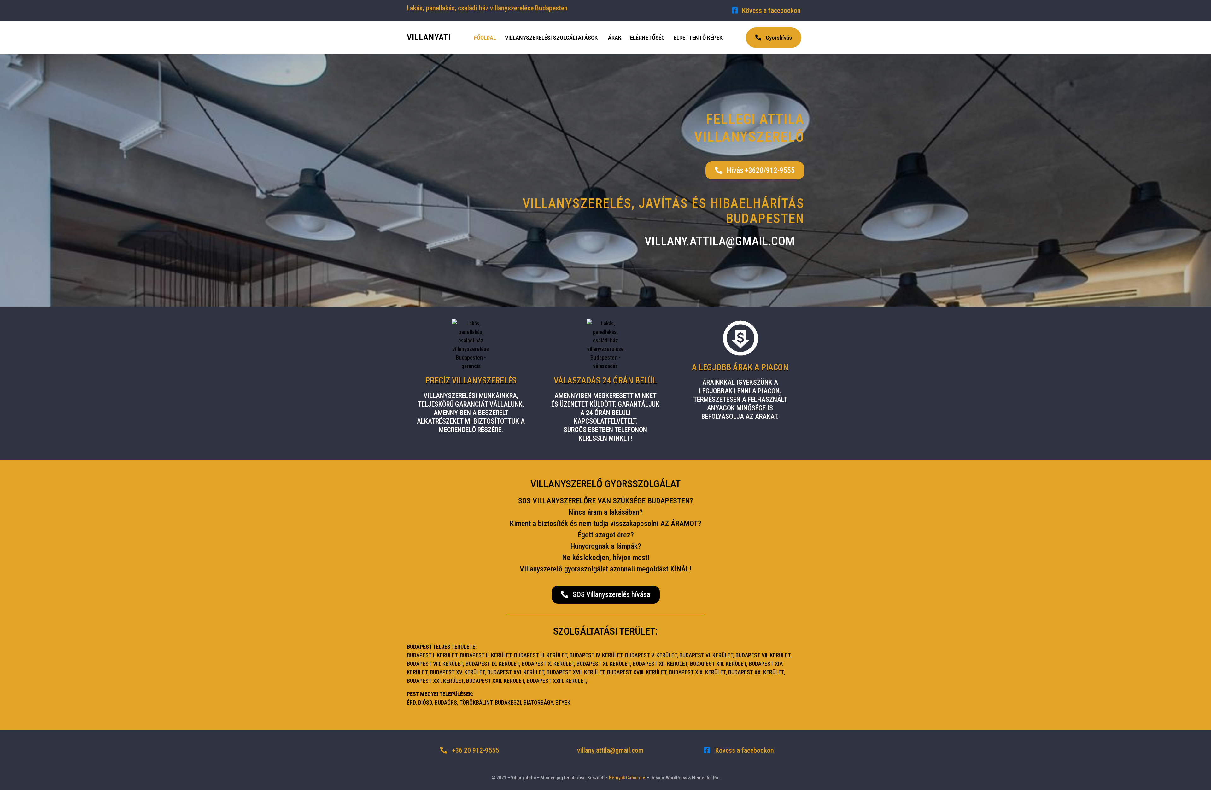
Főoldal (485, 37)
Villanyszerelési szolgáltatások (551, 37)
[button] (773, 37)
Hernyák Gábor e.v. (627, 778)
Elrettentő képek (698, 37)
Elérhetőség (647, 37)
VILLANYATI (429, 37)
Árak (614, 37)
